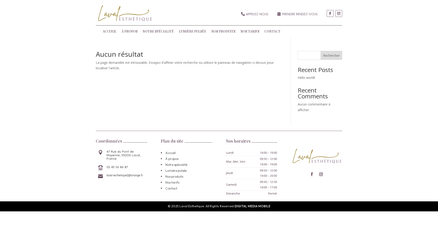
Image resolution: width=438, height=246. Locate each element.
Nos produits (223, 31)
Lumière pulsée (192, 31)
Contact (272, 31)
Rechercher (331, 55)
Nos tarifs (249, 31)
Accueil (110, 31)
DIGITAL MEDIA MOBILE (252, 206)
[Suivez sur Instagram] (338, 13)
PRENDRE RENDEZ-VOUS (300, 14)
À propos (130, 31)
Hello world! (306, 77)
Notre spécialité (158, 31)
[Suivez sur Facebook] (330, 13)
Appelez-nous (257, 14)
